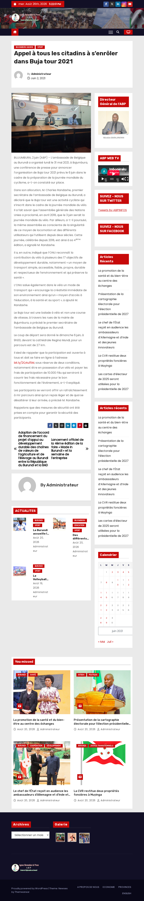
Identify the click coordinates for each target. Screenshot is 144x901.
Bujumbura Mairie (24, 47)
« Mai (101, 642)
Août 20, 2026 (26, 729)
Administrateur (41, 74)
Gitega (81, 674)
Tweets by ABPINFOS (112, 210)
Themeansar (22, 892)
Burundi (39, 520)
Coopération (36, 745)
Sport (40, 47)
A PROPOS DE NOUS (88, 887)
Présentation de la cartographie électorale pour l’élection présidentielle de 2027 (113, 304)
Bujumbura (79, 520)
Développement (54, 745)
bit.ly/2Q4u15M (24, 363)
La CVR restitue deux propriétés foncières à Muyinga (112, 361)
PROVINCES (124, 887)
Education (79, 525)
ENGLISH (126, 893)
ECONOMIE (109, 887)
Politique (93, 674)
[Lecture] (102, 179)
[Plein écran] (126, 179)
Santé (33, 674)
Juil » (110, 642)
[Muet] (123, 179)
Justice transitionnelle (101, 745)
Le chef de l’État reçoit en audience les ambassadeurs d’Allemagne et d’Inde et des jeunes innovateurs (40, 794)
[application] (113, 173)
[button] (119, 32)
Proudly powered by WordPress (29, 888)
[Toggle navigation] (111, 32)
